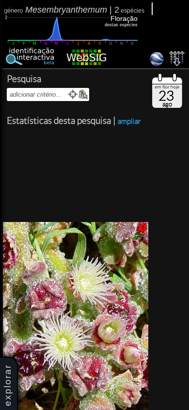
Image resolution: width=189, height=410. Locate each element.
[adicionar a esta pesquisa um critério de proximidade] (73, 94)
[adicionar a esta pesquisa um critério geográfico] (83, 94)
